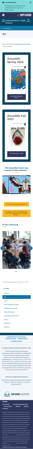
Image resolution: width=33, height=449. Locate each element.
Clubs (5, 300)
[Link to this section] (28, 170)
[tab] (15, 271)
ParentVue (10, 5)
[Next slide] (31, 248)
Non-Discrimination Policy (20, 404)
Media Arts (7, 323)
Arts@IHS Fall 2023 (16, 153)
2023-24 (7, 382)
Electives (6, 327)
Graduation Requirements (11, 315)
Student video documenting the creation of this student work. (16, 213)
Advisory (6, 293)
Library (6, 319)
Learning (7, 28)
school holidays (13, 365)
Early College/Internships (11, 304)
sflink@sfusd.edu (6, 359)
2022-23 (13, 382)
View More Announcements (16, 204)
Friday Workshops (9, 312)
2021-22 (19, 382)
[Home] (24, 15)
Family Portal (23, 338)
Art (5, 297)
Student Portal (16, 341)
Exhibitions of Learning (10, 308)
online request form (18, 363)
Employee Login (11, 338)
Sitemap (18, 406)
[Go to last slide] (2, 248)
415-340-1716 (19, 359)
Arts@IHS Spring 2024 (16, 97)
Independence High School (16, 337)
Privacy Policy (8, 406)
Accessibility (6, 404)
